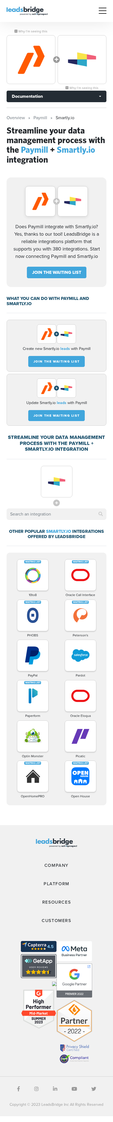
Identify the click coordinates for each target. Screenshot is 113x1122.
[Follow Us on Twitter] (93, 1089)
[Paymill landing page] (31, 59)
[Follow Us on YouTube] (74, 1089)
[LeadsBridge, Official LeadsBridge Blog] (27, 10)
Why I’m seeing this (32, 31)
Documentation (27, 96)
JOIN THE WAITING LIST (56, 272)
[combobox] (56, 514)
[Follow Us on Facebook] (18, 1089)
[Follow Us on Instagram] (36, 1089)
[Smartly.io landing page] (82, 59)
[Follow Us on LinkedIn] (55, 1089)
